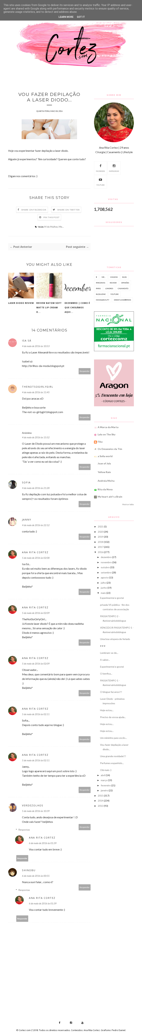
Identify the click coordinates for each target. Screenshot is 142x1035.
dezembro (106, 557)
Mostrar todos (128, 504)
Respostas (24, 829)
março (104, 780)
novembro (106, 562)
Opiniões (125, 283)
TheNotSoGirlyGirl (37, 386)
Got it (81, 17)
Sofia (26, 482)
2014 (100, 800)
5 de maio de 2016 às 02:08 (36, 557)
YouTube (100, 185)
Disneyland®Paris (122, 300)
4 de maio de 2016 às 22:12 (36, 525)
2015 (100, 795)
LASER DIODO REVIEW (21, 303)
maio (103, 592)
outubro (105, 567)
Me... (61, 226)
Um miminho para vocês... (113, 737)
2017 (100, 546)
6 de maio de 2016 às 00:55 (36, 875)
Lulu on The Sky (106, 434)
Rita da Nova (105, 489)
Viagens (114, 277)
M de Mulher (51, 226)
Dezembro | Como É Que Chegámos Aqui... (77, 307)
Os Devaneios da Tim (110, 448)
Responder (85, 371)
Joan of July (104, 463)
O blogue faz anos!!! (111, 691)
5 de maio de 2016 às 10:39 (36, 810)
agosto (104, 577)
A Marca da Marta (108, 427)
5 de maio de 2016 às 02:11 (36, 714)
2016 (100, 552)
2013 (100, 805)
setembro (106, 572)
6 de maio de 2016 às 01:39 (42, 843)
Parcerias (100, 283)
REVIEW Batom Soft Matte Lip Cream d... (49, 307)
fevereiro (106, 785)
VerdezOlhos (32, 805)
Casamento (123, 288)
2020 (100, 531)
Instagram (114, 171)
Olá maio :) (105, 770)
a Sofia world (105, 456)
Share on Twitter (68, 209)
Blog (124, 277)
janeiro (104, 790)
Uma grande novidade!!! (113, 756)
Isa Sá (26, 340)
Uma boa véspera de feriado (115, 639)
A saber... (105, 659)
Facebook (100, 171)
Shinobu (29, 870)
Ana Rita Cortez (35, 552)
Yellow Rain (104, 472)
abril (103, 775)
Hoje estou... (107, 710)
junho (104, 587)
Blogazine (101, 294)
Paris (98, 288)
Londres (109, 288)
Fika (100, 441)
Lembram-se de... (109, 652)
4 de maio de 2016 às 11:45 (36, 392)
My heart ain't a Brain (110, 496)
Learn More (66, 17)
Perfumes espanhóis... (112, 763)
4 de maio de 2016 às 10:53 (36, 346)
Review (113, 283)
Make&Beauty (102, 300)
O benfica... (106, 673)
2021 (100, 526)
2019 (100, 536)
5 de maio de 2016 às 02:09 (36, 612)
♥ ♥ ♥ (102, 645)
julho (103, 582)
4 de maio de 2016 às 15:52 (36, 437)
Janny (26, 519)
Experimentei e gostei (112, 597)
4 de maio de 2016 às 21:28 (36, 487)
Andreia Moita (106, 480)
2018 (100, 541)
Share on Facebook (33, 209)
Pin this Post (51, 217)
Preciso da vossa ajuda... (113, 717)
